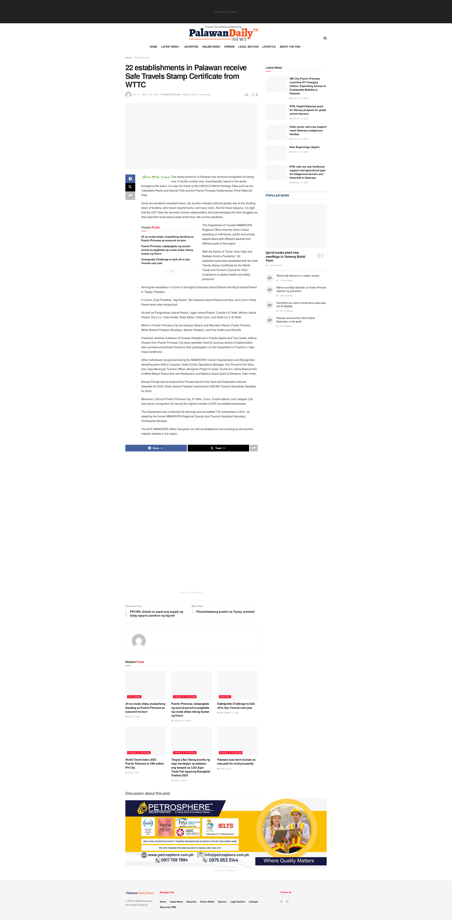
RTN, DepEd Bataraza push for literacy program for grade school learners (308, 110)
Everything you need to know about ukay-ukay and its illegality (301, 304)
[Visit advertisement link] (191, 469)
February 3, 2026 (182, 612)
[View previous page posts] (166, 271)
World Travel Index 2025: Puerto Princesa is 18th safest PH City (144, 655)
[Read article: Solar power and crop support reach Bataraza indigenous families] (276, 132)
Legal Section (248, 46)
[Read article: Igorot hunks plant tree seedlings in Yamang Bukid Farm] (296, 226)
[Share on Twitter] (130, 187)
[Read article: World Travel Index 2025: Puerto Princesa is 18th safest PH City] (145, 633)
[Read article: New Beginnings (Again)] (276, 153)
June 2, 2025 (225, 660)
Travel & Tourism (142, 57)
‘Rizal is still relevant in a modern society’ (298, 275)
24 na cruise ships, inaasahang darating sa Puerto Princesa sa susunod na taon (167, 238)
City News (134, 588)
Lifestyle (269, 46)
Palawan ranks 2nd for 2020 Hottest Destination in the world (295, 319)
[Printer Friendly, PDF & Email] (156, 177)
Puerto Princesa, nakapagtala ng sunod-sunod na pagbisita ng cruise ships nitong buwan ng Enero (167, 249)
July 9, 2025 (133, 663)
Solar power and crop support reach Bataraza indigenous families (308, 130)
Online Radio (211, 46)
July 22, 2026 (133, 608)
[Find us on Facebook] (281, 793)
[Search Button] (325, 37)
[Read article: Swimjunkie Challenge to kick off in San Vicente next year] (237, 577)
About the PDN (290, 46)
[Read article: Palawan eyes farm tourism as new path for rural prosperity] (237, 633)
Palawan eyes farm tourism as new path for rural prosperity (236, 653)
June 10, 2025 (179, 671)
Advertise (191, 46)
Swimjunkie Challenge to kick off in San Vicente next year (165, 261)
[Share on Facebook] (130, 178)
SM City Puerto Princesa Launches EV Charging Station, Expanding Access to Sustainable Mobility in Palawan (308, 86)
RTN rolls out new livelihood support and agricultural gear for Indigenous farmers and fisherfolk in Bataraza (308, 172)
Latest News (170, 46)
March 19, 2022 (150, 94)
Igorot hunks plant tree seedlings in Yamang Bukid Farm (285, 256)
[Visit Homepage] (223, 33)
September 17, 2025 (229, 604)
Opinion (229, 46)
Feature (225, 588)
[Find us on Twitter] (287, 793)
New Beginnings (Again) (305, 147)
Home (153, 46)
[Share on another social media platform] (130, 195)
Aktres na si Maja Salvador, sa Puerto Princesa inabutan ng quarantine (301, 289)
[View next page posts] (172, 271)
